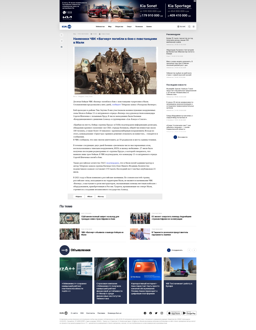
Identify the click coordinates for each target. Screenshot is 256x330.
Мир (109, 26)
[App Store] (174, 313)
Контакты (90, 313)
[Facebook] (62, 47)
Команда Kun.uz (114, 313)
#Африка (79, 196)
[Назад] (62, 35)
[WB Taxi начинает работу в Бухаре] (180, 280)
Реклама (101, 313)
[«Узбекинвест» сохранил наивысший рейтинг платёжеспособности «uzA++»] (76, 280)
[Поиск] (189, 26)
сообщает (116, 104)
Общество (119, 26)
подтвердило (112, 163)
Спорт (129, 26)
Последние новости (176, 85)
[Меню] (193, 26)
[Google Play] (189, 313)
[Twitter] (156, 313)
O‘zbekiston (169, 120)
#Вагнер (101, 196)
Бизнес (149, 26)
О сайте (74, 313)
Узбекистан (100, 26)
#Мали (89, 196)
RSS (82, 313)
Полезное (139, 26)
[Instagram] (162, 313)
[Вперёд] (194, 250)
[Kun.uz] (66, 26)
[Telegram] (62, 41)
